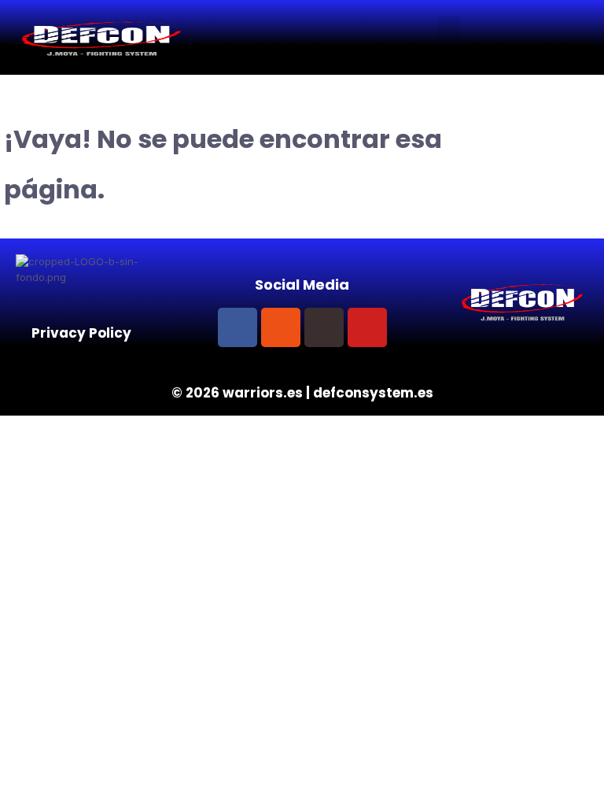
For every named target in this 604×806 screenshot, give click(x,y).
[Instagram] (280, 327)
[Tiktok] (324, 327)
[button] (449, 29)
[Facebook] (237, 327)
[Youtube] (367, 327)
